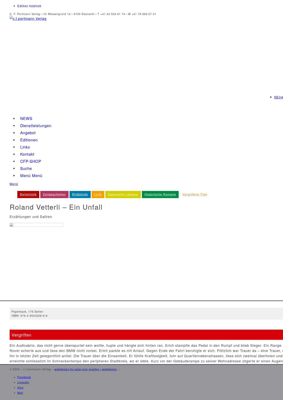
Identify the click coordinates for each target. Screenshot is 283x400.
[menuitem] (28, 194)
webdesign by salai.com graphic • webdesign (85, 369)
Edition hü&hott (29, 6)
